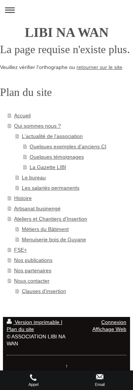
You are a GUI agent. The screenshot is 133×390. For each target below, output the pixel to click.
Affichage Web (109, 329)
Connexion (113, 322)
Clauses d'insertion (44, 291)
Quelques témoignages (57, 157)
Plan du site (20, 329)
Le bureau (34, 177)
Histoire (23, 198)
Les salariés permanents (50, 188)
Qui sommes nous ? (37, 126)
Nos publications (33, 260)
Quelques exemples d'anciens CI (68, 146)
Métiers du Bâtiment (45, 229)
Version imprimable (37, 322)
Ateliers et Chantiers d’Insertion (50, 219)
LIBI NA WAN (67, 32)
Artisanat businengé (37, 208)
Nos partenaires (32, 270)
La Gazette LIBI (48, 167)
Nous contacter (32, 281)
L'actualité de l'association (52, 136)
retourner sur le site (99, 67)
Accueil (22, 115)
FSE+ (20, 250)
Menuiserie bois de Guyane (54, 239)
